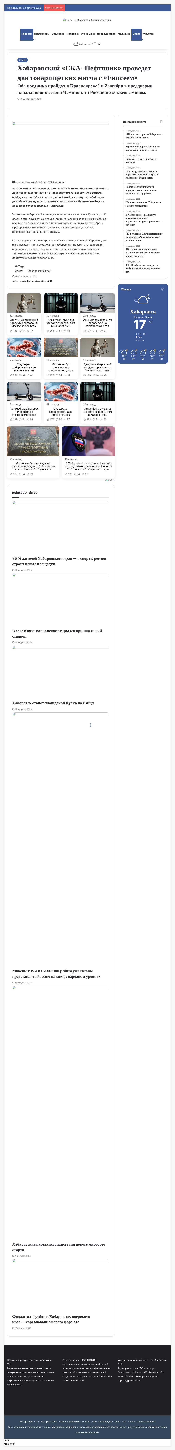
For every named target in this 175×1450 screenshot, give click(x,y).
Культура (148, 33)
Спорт (136, 33)
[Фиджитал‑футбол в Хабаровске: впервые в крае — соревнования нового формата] (61, 1286)
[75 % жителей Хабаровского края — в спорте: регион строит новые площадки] (61, 528)
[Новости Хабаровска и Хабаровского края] (87, 20)
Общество (58, 33)
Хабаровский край (39, 270)
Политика (73, 33)
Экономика (88, 33)
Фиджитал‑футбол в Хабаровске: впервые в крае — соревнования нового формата (51, 1319)
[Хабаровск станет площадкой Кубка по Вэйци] (61, 673)
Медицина (124, 33)
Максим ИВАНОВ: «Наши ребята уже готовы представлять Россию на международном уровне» (56, 973)
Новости (26, 33)
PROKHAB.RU (92, 1432)
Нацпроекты (41, 33)
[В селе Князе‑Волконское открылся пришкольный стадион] (61, 600)
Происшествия (106, 33)
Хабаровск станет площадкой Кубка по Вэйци (53, 703)
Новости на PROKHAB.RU (141, 1421)
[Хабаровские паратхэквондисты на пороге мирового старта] (61, 1114)
